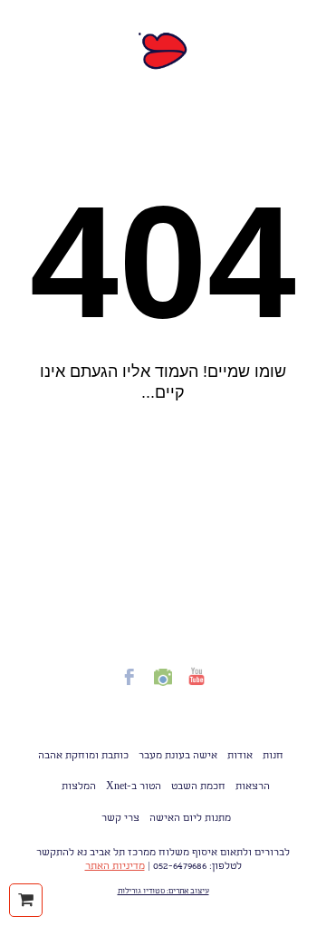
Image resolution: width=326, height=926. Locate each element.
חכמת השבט (198, 787)
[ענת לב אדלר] (163, 51)
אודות (240, 756)
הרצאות (252, 787)
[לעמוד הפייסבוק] (129, 688)
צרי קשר (120, 819)
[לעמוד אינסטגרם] (163, 688)
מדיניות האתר (115, 867)
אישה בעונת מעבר (178, 756)
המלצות (79, 787)
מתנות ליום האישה (190, 819)
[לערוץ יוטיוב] (196, 688)
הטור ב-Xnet (133, 787)
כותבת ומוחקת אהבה (83, 756)
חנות (273, 756)
